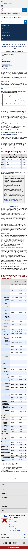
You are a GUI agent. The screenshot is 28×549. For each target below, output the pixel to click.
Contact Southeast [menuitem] (6, 38)
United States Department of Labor (9, 5)
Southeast (3, 14)
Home (3, 484)
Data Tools (4, 493)
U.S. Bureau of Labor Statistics (11, 10)
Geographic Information (17, 13)
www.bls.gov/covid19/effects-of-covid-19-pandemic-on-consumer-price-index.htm (13, 200)
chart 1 (24, 87)
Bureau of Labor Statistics (6, 13)
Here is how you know (8, 3)
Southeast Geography (6, 28)
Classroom (4, 506)
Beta (3, 510)
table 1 (2, 88)
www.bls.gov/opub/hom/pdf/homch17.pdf (8, 245)
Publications (5, 497)
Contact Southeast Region (14, 530)
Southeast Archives (6, 35)
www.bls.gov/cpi (4, 243)
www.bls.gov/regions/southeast (7, 65)
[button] (25, 535)
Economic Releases (6, 502)
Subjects (4, 489)
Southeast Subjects (6, 32)
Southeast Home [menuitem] (5, 25)
